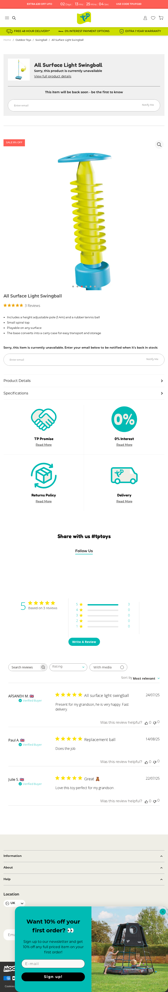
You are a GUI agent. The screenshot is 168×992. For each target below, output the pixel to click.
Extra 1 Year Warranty (143, 31)
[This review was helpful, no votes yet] (146, 723)
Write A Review (84, 642)
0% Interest (124, 439)
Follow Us (84, 551)
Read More (44, 445)
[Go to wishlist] (153, 18)
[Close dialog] (163, 912)
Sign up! (53, 977)
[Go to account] (145, 18)
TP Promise (43, 439)
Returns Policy (44, 495)
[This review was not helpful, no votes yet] (154, 722)
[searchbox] (24, 667)
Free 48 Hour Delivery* (32, 31)
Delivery (124, 495)
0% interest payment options (87, 31)
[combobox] (68, 667)
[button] (73, 286)
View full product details (52, 76)
